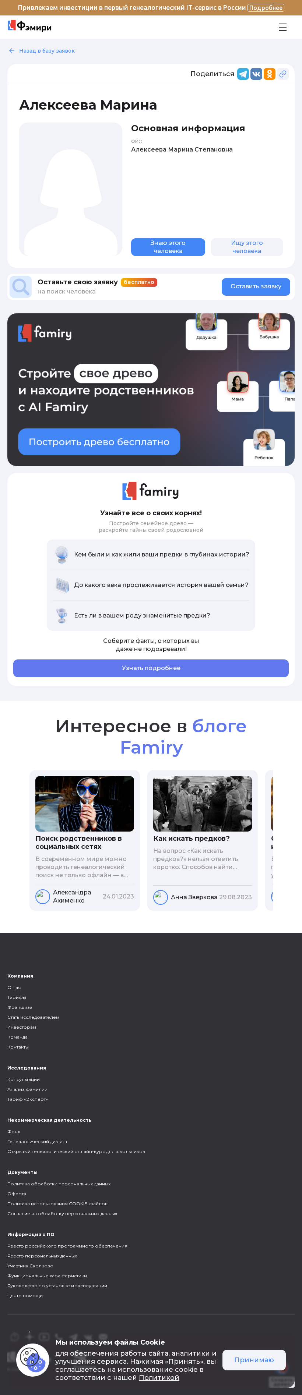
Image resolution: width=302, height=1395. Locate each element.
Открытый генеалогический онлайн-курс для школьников (76, 1151)
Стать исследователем (33, 1017)
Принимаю (254, 1360)
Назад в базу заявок (47, 50)
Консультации (23, 1079)
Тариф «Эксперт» (27, 1099)
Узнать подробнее (151, 668)
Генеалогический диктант (37, 1141)
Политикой (159, 1378)
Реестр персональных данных (42, 1256)
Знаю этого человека (168, 247)
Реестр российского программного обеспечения (67, 1246)
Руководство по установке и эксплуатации (57, 1285)
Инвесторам (21, 1027)
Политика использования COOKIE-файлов (57, 1203)
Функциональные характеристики (47, 1275)
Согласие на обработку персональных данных (62, 1213)
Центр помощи (25, 1295)
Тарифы (16, 997)
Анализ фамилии (27, 1089)
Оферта (16, 1193)
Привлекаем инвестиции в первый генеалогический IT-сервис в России (150, 7)
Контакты (18, 1047)
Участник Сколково (30, 1265)
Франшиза (19, 1007)
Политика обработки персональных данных (58, 1183)
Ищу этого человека (247, 247)
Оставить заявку (256, 286)
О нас (14, 987)
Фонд (13, 1131)
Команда (17, 1037)
